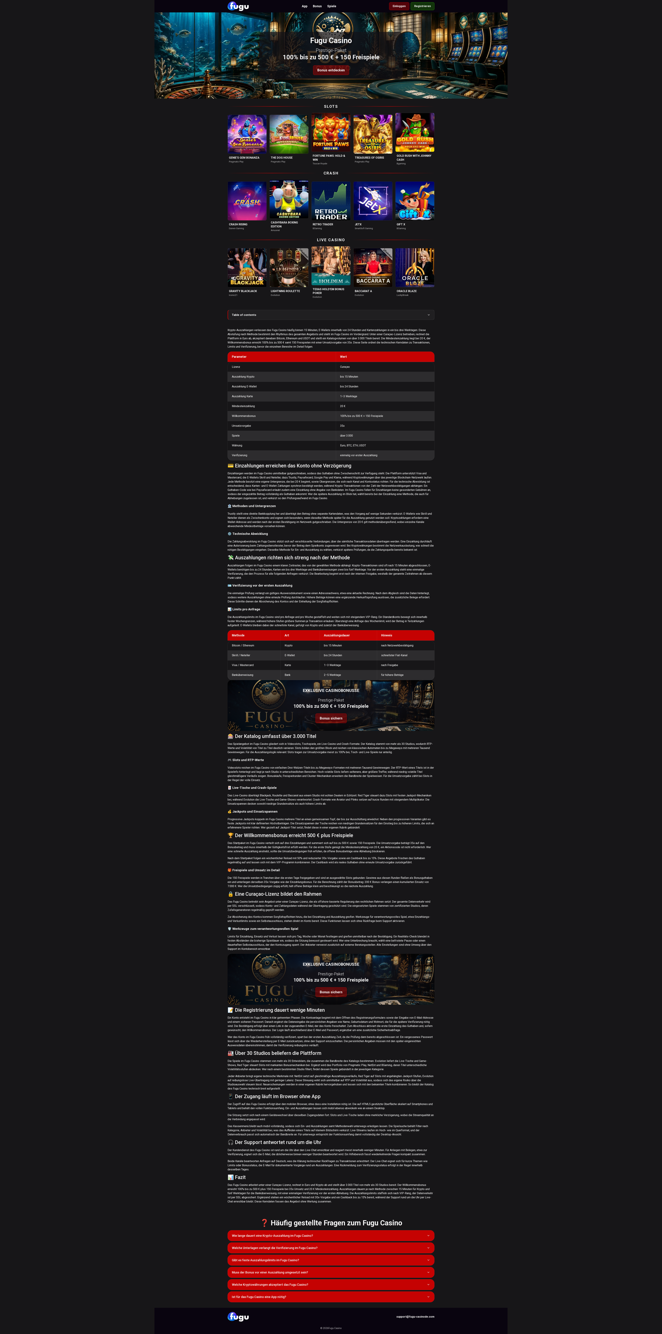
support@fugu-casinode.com (415, 1316)
